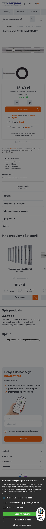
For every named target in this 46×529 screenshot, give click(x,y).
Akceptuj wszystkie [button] (23, 514)
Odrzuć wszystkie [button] (23, 520)
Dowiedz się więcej (8, 494)
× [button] (43, 479)
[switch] (40, 518)
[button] (23, 525)
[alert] (23, 264)
